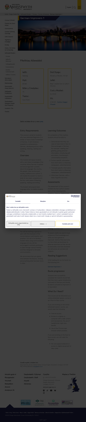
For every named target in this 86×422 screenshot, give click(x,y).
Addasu (42, 223)
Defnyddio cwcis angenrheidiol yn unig (18, 223)
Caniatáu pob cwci (67, 223)
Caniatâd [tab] (17, 201)
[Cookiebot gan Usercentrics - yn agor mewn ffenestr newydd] (72, 196)
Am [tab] (68, 201)
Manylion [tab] (43, 201)
